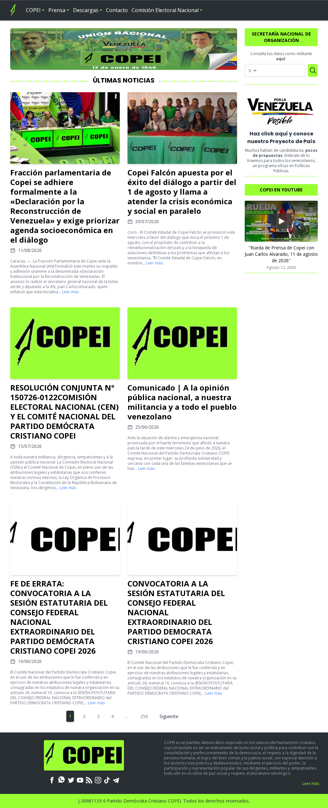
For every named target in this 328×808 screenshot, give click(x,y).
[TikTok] (107, 779)
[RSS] (89, 779)
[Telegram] (116, 779)
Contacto (117, 10)
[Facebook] (52, 779)
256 (144, 716)
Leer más (70, 292)
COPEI (33, 10)
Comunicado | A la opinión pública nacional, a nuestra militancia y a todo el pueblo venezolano (182, 402)
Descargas (85, 10)
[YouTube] (80, 779)
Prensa (56, 10)
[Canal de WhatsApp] (61, 779)
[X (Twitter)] (71, 779)
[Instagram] (98, 779)
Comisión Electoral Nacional (165, 10)
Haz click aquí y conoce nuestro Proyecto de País (281, 137)
